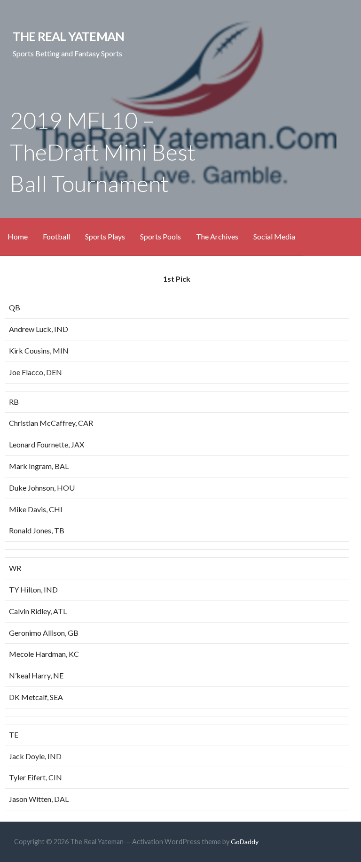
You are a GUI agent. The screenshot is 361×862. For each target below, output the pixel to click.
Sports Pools (160, 236)
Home (18, 236)
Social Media (274, 236)
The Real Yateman (69, 36)
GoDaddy (245, 842)
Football (56, 236)
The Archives (217, 236)
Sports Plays (105, 236)
